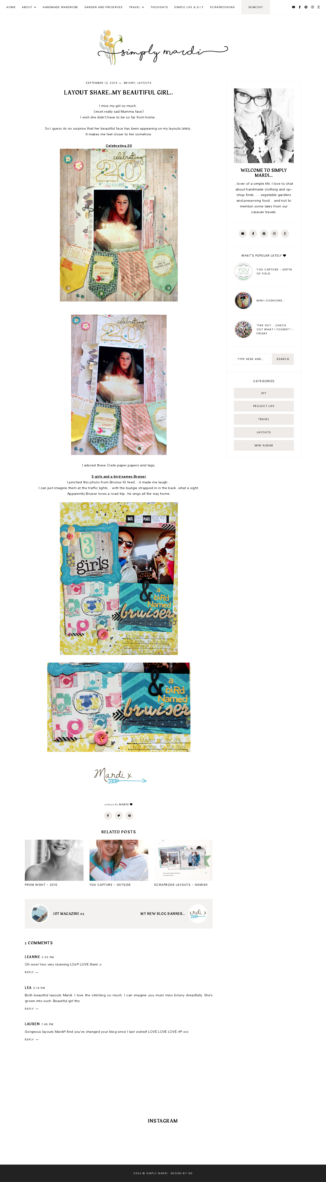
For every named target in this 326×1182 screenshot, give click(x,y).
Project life (264, 406)
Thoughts (159, 7)
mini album (264, 445)
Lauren (32, 1024)
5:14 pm (39, 988)
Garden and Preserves (103, 7)
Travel (134, 7)
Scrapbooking (222, 7)
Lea (28, 988)
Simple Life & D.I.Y (189, 7)
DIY (264, 393)
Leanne (32, 957)
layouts (144, 83)
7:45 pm (47, 1024)
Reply (29, 972)
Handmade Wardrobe (60, 7)
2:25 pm (48, 957)
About (27, 7)
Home (11, 7)
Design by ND (182, 1173)
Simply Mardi (157, 1173)
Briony (130, 83)
